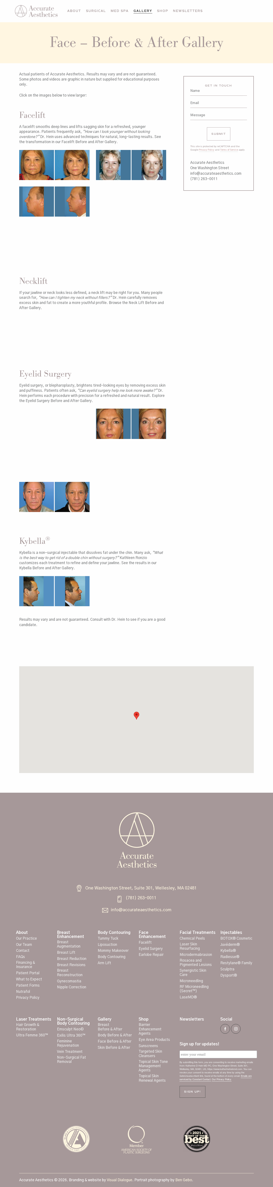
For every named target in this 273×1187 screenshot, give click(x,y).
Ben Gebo (183, 1180)
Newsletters (192, 1019)
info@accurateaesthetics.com (215, 173)
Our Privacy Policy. (222, 1079)
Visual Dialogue (119, 1180)
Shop (143, 1019)
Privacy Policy (206, 150)
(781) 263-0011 (204, 179)
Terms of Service (229, 150)
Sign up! (192, 1091)
